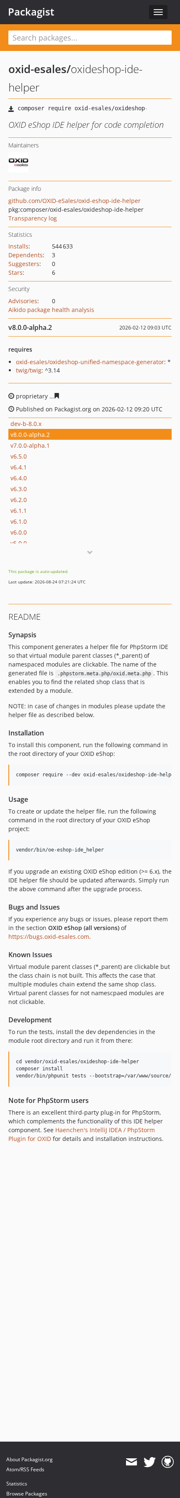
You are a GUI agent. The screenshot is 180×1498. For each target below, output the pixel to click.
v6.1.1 (18, 511)
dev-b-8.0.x (25, 424)
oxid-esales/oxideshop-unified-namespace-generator (90, 362)
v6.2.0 (18, 500)
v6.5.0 (18, 456)
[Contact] (131, 1462)
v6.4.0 (18, 478)
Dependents (25, 255)
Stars (15, 272)
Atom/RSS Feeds (25, 1469)
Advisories (22, 301)
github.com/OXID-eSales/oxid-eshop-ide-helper (74, 201)
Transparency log (32, 218)
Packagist (31, 11)
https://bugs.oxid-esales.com (48, 936)
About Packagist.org (29, 1459)
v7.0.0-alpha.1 (30, 445)
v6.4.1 (18, 467)
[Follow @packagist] (150, 1462)
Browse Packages (26, 1493)
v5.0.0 (18, 543)
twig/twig (28, 370)
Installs (18, 246)
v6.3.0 (18, 489)
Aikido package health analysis (51, 310)
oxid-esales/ (39, 68)
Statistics (16, 1483)
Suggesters (23, 264)
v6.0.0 (18, 532)
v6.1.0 (18, 521)
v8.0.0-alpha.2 (30, 435)
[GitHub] (168, 1462)
